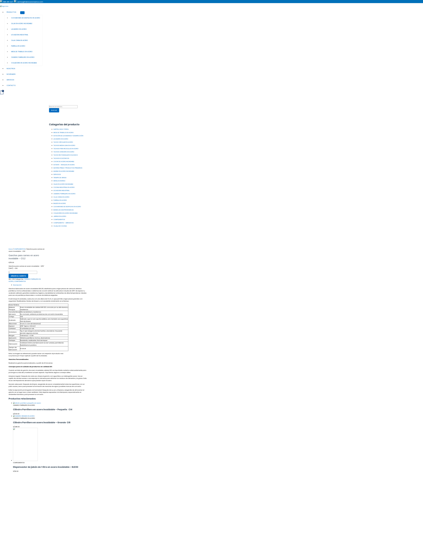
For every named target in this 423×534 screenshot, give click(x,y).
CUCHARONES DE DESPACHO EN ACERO (25, 18)
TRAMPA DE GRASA (59, 178)
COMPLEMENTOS (59, 219)
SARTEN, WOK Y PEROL (61, 129)
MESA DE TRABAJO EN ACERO (21, 51)
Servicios (10, 80)
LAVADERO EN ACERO (19, 29)
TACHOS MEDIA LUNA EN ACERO (64, 145)
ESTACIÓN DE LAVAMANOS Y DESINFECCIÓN (68, 136)
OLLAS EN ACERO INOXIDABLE (21, 23)
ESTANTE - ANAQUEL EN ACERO (64, 165)
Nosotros (11, 68)
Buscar (54, 110)
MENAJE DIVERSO (59, 181)
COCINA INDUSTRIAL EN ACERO (64, 187)
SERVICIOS (57, 174)
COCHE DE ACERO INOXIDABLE (63, 161)
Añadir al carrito (18, 276)
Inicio (10, 249)
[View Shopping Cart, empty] (1, 92)
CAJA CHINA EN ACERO (19, 40)
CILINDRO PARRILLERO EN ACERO (22, 57)
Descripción (17, 285)
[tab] (50, 285)
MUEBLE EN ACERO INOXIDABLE (63, 171)
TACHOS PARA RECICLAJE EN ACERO (65, 149)
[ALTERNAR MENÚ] (22, 12)
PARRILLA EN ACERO (18, 46)
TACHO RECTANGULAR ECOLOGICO (65, 155)
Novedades (11, 74)
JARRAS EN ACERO (59, 216)
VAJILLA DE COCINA (60, 226)
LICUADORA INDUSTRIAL (19, 35)
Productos (11, 12)
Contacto (11, 85)
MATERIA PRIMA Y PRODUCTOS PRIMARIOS (67, 168)
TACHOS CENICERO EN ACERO (63, 152)
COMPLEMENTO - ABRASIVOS (63, 223)
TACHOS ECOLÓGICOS (61, 158)
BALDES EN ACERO (59, 203)
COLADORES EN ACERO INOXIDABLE (24, 63)
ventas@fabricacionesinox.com (30, 2)
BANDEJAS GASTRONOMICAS (63, 210)
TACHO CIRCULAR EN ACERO (63, 142)
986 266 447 (8, 2)
